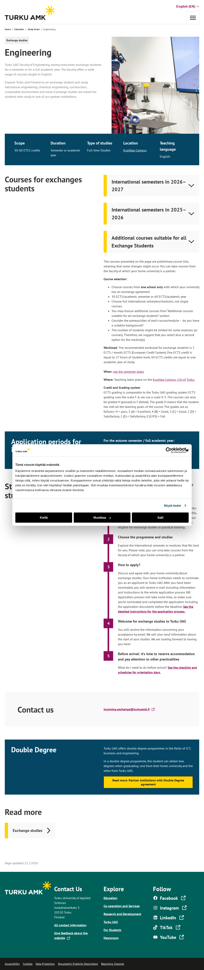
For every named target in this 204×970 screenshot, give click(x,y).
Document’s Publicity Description (78, 964)
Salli (160, 517)
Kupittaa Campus (135, 150)
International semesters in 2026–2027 (149, 185)
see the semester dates (128, 372)
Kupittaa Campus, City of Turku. (174, 380)
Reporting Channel (112, 964)
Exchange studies (27, 830)
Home (8, 29)
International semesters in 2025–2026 (149, 213)
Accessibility (12, 964)
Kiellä (44, 517)
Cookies (27, 964)
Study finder (34, 29)
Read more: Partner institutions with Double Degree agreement (148, 782)
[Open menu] (192, 17)
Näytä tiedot (172, 505)
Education (19, 29)
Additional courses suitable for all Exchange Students (149, 241)
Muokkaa (99, 517)
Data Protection (45, 964)
